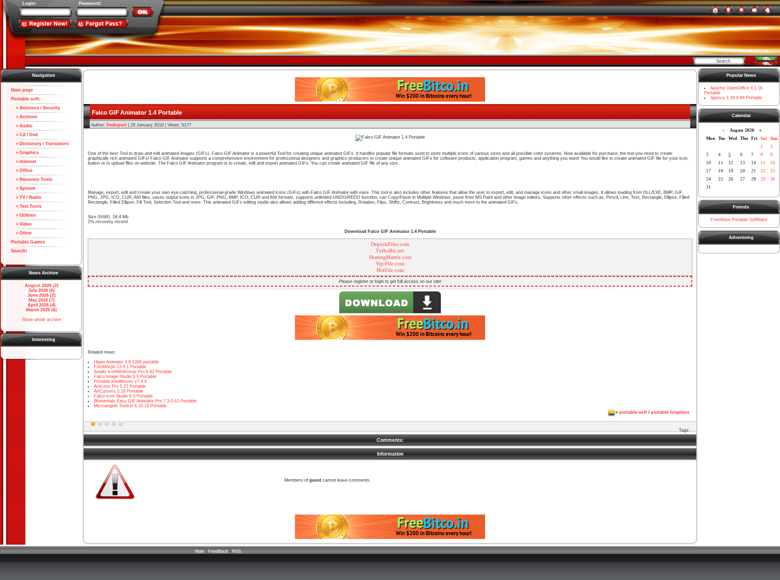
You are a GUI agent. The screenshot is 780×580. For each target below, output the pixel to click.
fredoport (116, 124)
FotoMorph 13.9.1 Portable (120, 366)
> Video (21, 224)
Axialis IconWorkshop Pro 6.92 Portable (133, 371)
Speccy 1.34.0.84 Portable (736, 97)
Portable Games (28, 241)
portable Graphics (670, 412)
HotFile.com (390, 270)
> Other (21, 232)
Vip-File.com (390, 264)
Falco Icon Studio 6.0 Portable (123, 395)
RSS (236, 551)
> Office (21, 170)
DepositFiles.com (390, 244)
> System (23, 188)
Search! (19, 250)
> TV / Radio (26, 197)
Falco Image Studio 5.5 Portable (125, 376)
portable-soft (633, 412)
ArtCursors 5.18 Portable (118, 391)
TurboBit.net (390, 251)
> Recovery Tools (31, 179)
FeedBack (218, 551)
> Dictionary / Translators (40, 143)
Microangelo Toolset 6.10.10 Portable (130, 405)
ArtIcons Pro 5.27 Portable (120, 386)
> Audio (21, 125)
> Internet (23, 161)
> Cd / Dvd (24, 134)
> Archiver (24, 116)
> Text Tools (26, 206)
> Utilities (23, 215)
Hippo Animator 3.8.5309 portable (126, 361)
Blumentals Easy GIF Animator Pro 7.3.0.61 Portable (145, 400)
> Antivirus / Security (35, 107)
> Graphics (25, 152)
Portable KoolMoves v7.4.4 (120, 381)
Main (199, 551)
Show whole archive (41, 319)
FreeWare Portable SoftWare (739, 219)
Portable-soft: (26, 98)
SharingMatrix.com (390, 257)
